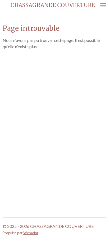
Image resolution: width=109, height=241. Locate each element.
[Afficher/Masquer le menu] (103, 5)
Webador (30, 233)
